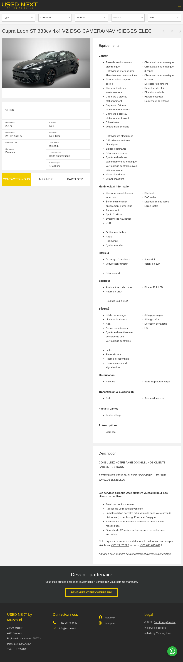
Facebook (110, 617)
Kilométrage (54, 163)
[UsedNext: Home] (20, 4)
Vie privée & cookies (155, 627)
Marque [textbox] (81, 17)
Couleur (52, 123)
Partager (75, 179)
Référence (9, 123)
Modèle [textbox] (117, 17)
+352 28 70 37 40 (68, 622)
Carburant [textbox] (45, 17)
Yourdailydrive (163, 633)
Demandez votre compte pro (91, 592)
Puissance (9, 133)
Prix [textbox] (152, 17)
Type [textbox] (6, 17)
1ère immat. (54, 143)
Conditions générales (164, 622)
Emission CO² (11, 143)
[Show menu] (177, 4)
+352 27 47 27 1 (120, 545)
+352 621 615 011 (150, 545)
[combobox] (18, 18)
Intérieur (52, 133)
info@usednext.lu (68, 628)
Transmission (55, 153)
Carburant (9, 149)
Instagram (110, 623)
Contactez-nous (16, 179)
